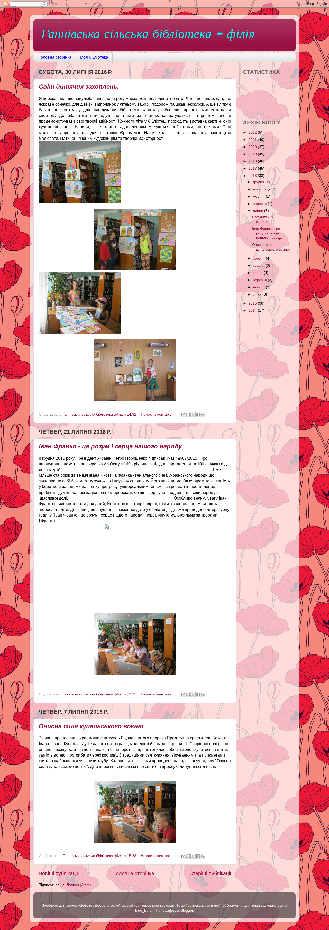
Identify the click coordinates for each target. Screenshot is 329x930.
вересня (260, 203)
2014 (253, 310)
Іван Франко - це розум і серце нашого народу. (111, 446)
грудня (259, 182)
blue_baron (144, 910)
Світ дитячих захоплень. (79, 86)
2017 (253, 168)
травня (259, 265)
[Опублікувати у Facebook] (197, 414)
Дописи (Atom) (79, 885)
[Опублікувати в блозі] (188, 414)
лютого (259, 287)
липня (258, 211)
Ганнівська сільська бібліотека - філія (148, 34)
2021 (253, 139)
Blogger (187, 910)
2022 (253, 132)
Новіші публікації (58, 873)
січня (257, 294)
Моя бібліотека (94, 57)
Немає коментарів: (157, 414)
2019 (253, 154)
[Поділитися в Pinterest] (202, 414)
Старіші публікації (210, 873)
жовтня (259, 196)
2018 (253, 161)
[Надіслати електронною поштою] (183, 414)
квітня (258, 273)
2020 (253, 147)
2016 (253, 175)
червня (259, 258)
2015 (253, 303)
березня (260, 280)
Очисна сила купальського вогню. (92, 726)
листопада (262, 189)
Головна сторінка (55, 57)
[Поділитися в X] (193, 414)
